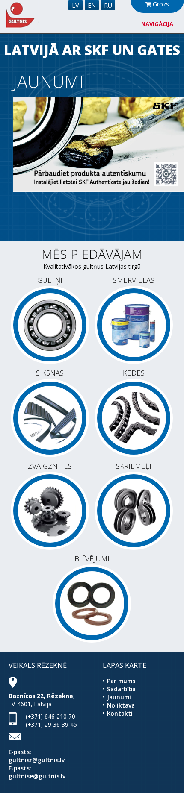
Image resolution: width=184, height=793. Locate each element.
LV (75, 5)
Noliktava (121, 705)
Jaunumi (119, 697)
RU (108, 5)
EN (92, 5)
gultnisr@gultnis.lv (37, 760)
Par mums (121, 681)
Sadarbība (121, 689)
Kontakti (120, 713)
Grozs (160, 4)
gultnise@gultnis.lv (37, 776)
